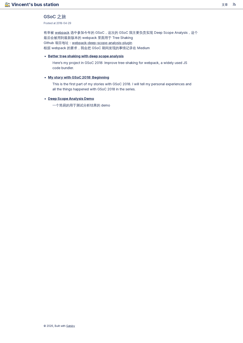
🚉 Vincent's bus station (32, 4)
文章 (225, 4)
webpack (62, 33)
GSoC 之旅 (55, 16)
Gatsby (70, 325)
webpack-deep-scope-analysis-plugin (102, 43)
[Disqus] (121, 159)
